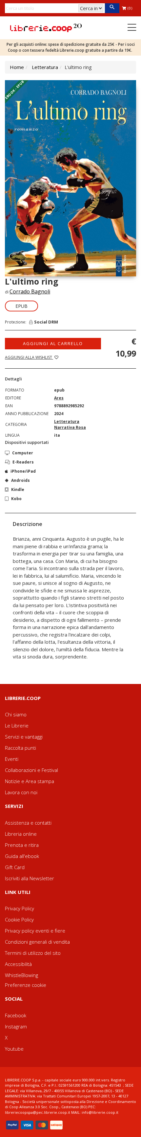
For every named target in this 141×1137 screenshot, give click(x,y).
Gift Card (15, 867)
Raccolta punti (20, 747)
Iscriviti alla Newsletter (29, 878)
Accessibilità (18, 964)
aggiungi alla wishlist (29, 357)
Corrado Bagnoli (30, 291)
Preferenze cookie (25, 985)
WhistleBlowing (21, 975)
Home (17, 67)
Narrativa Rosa (70, 427)
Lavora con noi (21, 792)
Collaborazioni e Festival (31, 770)
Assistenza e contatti (28, 822)
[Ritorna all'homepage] (46, 27)
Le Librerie (17, 725)
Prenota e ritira (22, 845)
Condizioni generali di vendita (37, 941)
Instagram (16, 1026)
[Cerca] (112, 8)
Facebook (15, 1015)
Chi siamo (16, 714)
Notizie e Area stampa (29, 781)
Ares (59, 398)
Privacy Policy (19, 908)
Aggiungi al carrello (53, 343)
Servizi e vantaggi (24, 736)
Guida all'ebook (22, 856)
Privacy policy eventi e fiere (35, 930)
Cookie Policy (19, 919)
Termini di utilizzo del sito (33, 953)
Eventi (11, 759)
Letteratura (45, 67)
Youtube (14, 1048)
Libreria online (21, 834)
